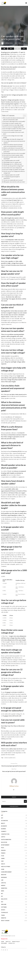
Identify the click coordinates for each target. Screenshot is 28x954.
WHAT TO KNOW (5, 920)
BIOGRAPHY (4, 826)
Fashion (3, 850)
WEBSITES (3, 918)
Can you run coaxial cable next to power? (13, 180)
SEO (2, 901)
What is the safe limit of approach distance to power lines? (14, 150)
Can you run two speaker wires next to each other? (13, 133)
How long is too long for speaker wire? (12, 123)
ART (2, 818)
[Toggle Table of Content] (23, 115)
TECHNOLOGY (4, 912)
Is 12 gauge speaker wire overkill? (11, 160)
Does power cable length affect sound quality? (14, 121)
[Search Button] (25, 801)
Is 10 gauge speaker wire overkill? (11, 175)
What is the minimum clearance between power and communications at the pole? (13, 145)
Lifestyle (3, 882)
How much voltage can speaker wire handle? (14, 169)
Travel (3, 915)
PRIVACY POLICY (16, 941)
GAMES (3, 858)
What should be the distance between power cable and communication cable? (13, 118)
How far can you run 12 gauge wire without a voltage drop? (14, 172)
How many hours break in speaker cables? (13, 155)
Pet (2, 896)
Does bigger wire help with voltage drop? (13, 139)
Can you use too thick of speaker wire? (12, 130)
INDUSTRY (3, 874)
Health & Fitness (5, 866)
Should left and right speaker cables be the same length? (14, 157)
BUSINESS (3, 828)
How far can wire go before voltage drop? (14, 166)
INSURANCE (4, 877)
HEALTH (3, 863)
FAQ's (2, 847)
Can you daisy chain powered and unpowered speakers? (14, 141)
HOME (2, 869)
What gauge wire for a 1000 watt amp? (13, 164)
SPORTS (3, 909)
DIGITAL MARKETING (6, 839)
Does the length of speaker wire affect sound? (14, 128)
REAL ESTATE (4, 899)
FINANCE (3, 853)
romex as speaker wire (9, 757)
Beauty (3, 823)
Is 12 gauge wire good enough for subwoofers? (12, 177)
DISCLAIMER (4, 943)
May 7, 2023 (18, 43)
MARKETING (4, 888)
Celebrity (3, 831)
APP (2, 815)
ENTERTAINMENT (5, 845)
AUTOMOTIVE (4, 820)
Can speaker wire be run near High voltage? (13, 125)
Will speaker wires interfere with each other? (14, 182)
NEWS (2, 890)
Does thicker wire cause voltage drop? (13, 167)
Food (2, 855)
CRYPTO (3, 836)
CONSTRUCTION (5, 834)
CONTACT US (11, 943)
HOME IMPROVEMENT (6, 872)
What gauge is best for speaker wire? (12, 162)
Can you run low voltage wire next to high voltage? (13, 136)
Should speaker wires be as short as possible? (14, 153)
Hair (2, 861)
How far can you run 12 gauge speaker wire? (13, 126)
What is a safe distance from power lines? (13, 148)
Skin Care (3, 904)
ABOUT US (8, 941)
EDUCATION (4, 842)
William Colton (9, 43)
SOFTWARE (4, 907)
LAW (2, 880)
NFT (2, 893)
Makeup (3, 885)
